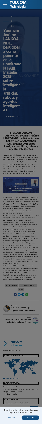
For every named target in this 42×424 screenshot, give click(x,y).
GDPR (30, 413)
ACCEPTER (30, 417)
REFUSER (11, 417)
